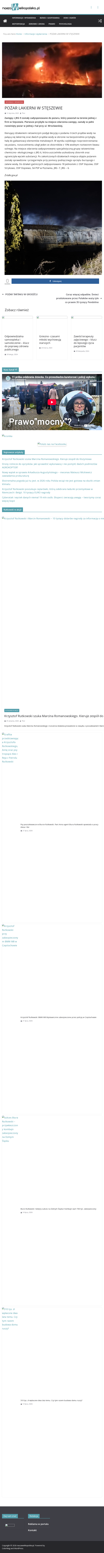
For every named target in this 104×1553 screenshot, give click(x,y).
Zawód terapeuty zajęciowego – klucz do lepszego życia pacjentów (85, 341)
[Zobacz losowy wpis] (100, 21)
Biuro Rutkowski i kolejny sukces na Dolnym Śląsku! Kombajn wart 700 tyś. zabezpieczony (58, 1209)
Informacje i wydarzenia (24, 18)
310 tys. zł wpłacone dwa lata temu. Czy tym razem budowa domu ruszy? (51, 1400)
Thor (23, 113)
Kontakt (32, 1530)
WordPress (18, 1548)
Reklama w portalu (38, 1524)
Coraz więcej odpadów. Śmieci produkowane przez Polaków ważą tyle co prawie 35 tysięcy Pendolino (77, 298)
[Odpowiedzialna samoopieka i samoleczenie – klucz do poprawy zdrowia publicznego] (17, 317)
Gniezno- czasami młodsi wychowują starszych (50, 340)
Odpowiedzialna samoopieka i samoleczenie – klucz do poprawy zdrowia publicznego (17, 343)
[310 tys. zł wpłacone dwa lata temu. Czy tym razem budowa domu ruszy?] (10, 1402)
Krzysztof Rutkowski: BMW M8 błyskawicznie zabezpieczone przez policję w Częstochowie (58, 1017)
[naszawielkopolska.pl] (5, 21)
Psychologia (65, 24)
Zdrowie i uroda (37, 24)
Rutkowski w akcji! (11, 710)
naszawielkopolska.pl (25, 1545)
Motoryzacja (18, 24)
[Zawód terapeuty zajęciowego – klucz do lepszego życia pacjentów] (86, 317)
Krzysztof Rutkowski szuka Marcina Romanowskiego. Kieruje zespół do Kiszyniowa (46, 459)
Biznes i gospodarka (49, 18)
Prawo (52, 24)
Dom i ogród (70, 18)
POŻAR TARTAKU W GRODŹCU (21, 294)
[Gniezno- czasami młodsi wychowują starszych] (52, 317)
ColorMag (6, 1548)
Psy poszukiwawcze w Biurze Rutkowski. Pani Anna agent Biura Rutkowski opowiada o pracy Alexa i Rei (59, 825)
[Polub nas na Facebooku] (52, 444)
